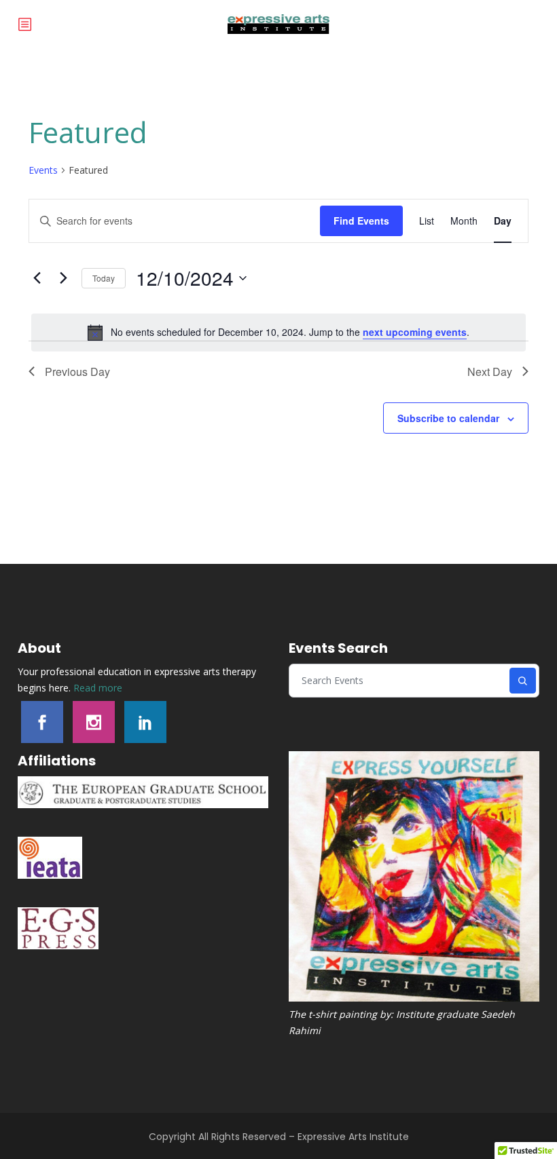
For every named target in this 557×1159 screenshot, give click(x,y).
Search (522, 681)
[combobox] (400, 681)
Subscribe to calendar (448, 418)
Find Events (361, 220)
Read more (97, 687)
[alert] (278, 333)
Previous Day (77, 371)
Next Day (489, 371)
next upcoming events (415, 332)
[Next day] (63, 278)
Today (103, 278)
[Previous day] (37, 278)
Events (43, 170)
